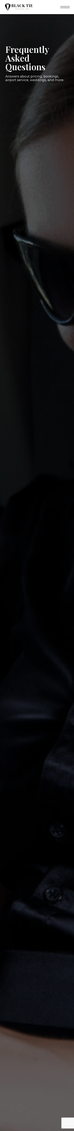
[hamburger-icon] (65, 7)
